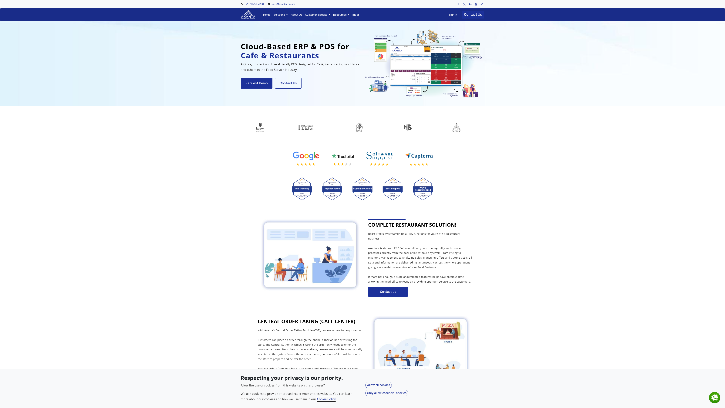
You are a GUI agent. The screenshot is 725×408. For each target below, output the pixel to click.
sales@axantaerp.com (283, 4)
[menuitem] (267, 14)
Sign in (453, 14)
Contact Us (473, 14)
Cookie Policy (326, 399)
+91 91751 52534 (255, 4)
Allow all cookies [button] (378, 385)
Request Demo (256, 83)
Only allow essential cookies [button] (386, 393)
